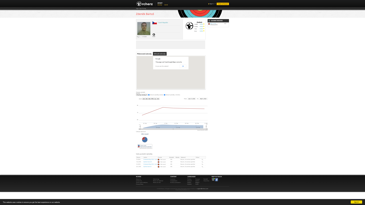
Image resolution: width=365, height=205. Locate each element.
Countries (172, 179)
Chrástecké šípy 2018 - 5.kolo (150, 159)
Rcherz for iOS (157, 182)
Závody (160, 5)
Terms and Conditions (142, 182)
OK (183, 66)
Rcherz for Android (158, 181)
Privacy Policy (139, 184)
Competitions (173, 181)
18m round (213, 23)
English (189, 182)
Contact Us (139, 181)
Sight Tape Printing (141, 8)
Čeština (189, 179)
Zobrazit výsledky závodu (156, 95)
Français (197, 179)
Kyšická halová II (147, 166)
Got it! (356, 202)
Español (189, 184)
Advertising (156, 179)
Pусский (206, 179)
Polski (196, 184)
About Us (138, 179)
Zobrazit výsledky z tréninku (172, 95)
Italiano (197, 181)
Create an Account (223, 4)
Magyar (197, 182)
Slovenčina (206, 181)
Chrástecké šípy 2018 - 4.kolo (150, 164)
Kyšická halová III (147, 161)
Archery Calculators (175, 182)
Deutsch (189, 181)
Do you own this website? (162, 66)
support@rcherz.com (202, 188)
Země (166, 5)
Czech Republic (163, 22)
